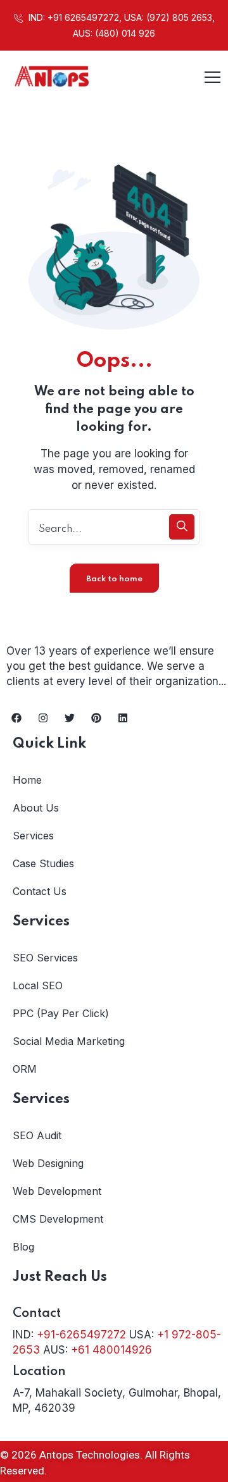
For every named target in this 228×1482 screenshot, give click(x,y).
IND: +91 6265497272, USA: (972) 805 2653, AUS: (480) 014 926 (120, 25)
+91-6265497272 (81, 1334)
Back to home (114, 579)
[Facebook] (16, 718)
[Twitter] (70, 718)
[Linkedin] (123, 718)
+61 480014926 (111, 1349)
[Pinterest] (96, 718)
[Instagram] (43, 718)
